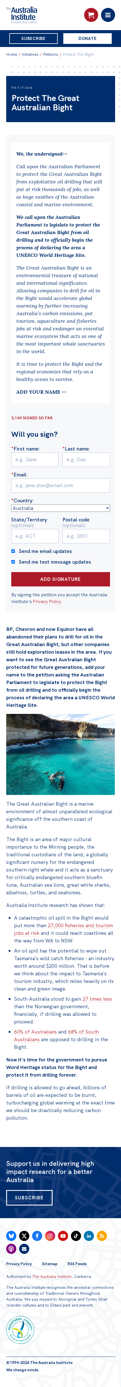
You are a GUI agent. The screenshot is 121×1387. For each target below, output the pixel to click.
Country (21, 500)
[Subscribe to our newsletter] (24, 1249)
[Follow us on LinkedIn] (89, 1236)
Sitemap (49, 1263)
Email (18, 474)
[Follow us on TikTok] (76, 1236)
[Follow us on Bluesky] (11, 1236)
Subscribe (33, 38)
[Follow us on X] (24, 1236)
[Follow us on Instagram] (50, 1236)
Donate (88, 38)
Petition (22, 88)
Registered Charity (20, 1330)
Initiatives (30, 54)
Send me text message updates (55, 562)
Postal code (75, 522)
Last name (75, 448)
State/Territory (29, 522)
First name (25, 448)
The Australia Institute (51, 1276)
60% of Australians (35, 1032)
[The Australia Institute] (36, 14)
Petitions (50, 54)
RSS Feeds (77, 1263)
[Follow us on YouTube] (63, 1236)
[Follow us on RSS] (102, 1236)
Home (11, 54)
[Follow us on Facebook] (37, 1236)
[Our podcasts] (11, 1249)
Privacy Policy (47, 601)
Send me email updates (45, 551)
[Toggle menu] (108, 15)
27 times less (97, 999)
